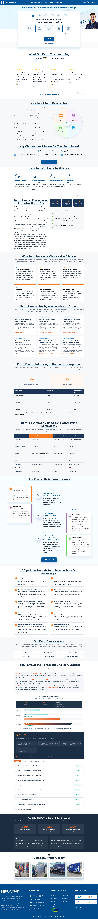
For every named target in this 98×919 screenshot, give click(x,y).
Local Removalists (36, 2)
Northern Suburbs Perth (49, 652)
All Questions (17, 761)
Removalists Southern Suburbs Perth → (70, 332)
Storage (93, 902)
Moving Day (37, 761)
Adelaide (64, 898)
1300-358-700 (36, 899)
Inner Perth (25, 652)
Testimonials (35, 908)
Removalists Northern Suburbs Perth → (46, 332)
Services (43, 761)
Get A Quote (49, 162)
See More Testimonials (48, 94)
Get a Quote (92, 2)
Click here (52, 43)
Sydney (53, 895)
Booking (30, 761)
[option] (23, 76)
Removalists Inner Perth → (20, 332)
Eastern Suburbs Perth (25, 656)
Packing (81, 902)
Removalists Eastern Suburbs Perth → (22, 355)
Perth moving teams (21, 127)
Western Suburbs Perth (49, 656)
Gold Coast (65, 901)
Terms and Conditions (38, 905)
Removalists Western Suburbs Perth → (46, 353)
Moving (82, 896)
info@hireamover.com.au (39, 902)
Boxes (92, 896)
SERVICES (46, 2)
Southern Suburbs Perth (72, 652)
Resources (59, 2)
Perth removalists (41, 131)
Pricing (52, 2)
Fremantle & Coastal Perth (72, 656)
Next (49, 39)
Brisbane (54, 898)
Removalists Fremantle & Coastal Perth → (71, 353)
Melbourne (64, 895)
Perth (53, 901)
